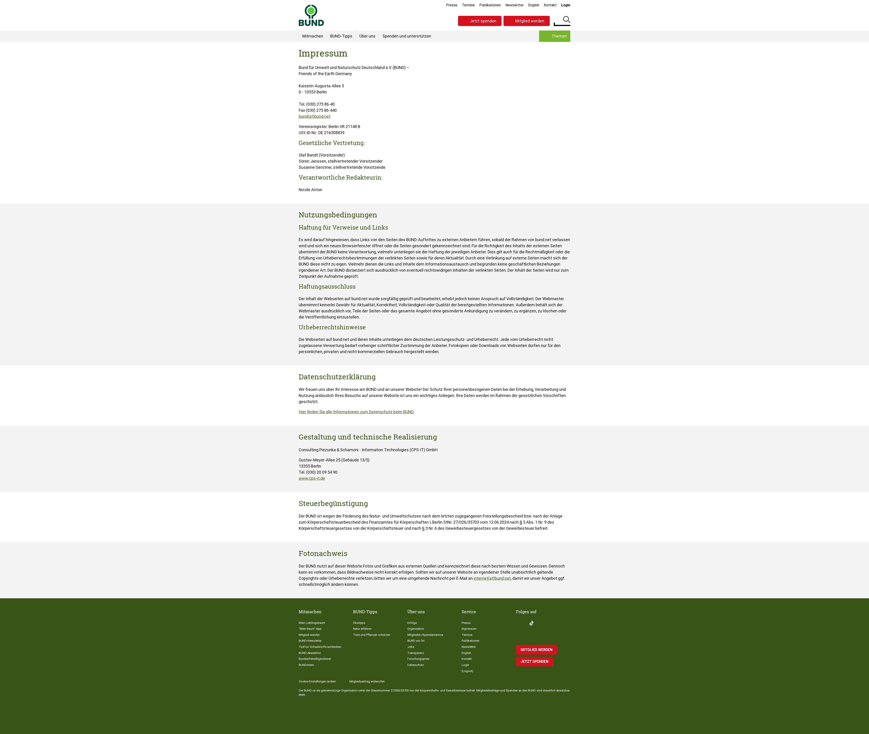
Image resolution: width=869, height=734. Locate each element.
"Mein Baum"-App (310, 628)
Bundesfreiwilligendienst (315, 658)
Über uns (367, 36)
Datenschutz (415, 665)
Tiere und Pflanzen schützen (371, 635)
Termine (468, 5)
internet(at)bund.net (492, 578)
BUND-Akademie (310, 653)
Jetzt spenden (483, 21)
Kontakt (550, 5)
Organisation (415, 628)
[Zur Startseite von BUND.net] (311, 15)
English (533, 5)
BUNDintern (306, 665)
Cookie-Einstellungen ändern (317, 681)
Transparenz (415, 653)
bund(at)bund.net (314, 116)
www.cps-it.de (312, 478)
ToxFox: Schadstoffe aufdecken (320, 646)
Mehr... (303, 694)
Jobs (410, 646)
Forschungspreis (418, 658)
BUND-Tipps (341, 36)
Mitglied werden (529, 21)
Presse (451, 5)
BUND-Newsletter (310, 640)
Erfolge (412, 623)
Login (565, 5)
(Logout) (467, 671)
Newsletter (514, 5)
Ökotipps (359, 623)
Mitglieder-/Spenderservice (425, 635)
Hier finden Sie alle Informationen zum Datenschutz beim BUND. (356, 411)
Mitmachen (312, 36)
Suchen (566, 20)
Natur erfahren (362, 628)
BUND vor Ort (416, 640)
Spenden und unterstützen (406, 36)
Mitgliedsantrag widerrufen (367, 681)
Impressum (469, 628)
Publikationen (490, 5)
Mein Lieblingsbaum (312, 623)
